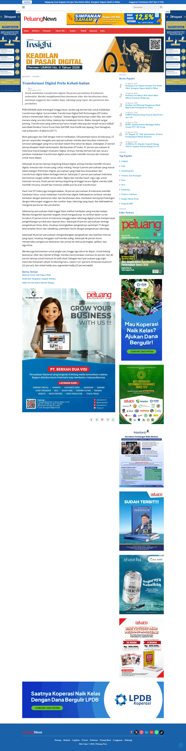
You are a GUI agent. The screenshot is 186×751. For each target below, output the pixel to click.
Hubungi (128, 740)
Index (102, 31)
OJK (123, 166)
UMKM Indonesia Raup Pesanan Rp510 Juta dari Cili (144, 116)
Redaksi (66, 740)
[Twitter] (136, 732)
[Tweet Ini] (97, 420)
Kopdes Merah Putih (130, 199)
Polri (123, 180)
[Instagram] (141, 732)
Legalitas (76, 740)
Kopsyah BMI (127, 204)
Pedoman (94, 740)
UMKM (124, 161)
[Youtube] (151, 732)
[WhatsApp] (156, 732)
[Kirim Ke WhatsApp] (113, 420)
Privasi (85, 740)
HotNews (35, 31)
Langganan (117, 740)
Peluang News (101, 744)
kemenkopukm (127, 171)
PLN (123, 185)
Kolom (72, 31)
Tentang (57, 740)
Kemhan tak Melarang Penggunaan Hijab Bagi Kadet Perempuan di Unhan (142, 106)
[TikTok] (161, 732)
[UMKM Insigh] (93, 54)
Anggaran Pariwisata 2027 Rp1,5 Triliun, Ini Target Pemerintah (122, 2)
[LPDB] (141, 320)
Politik (83, 31)
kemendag (125, 190)
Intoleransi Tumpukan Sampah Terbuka (39, 279)
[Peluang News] (41, 19)
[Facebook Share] (91, 420)
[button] (161, 7)
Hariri (30, 88)
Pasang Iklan (105, 740)
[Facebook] (131, 732)
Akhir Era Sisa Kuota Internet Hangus (38, 283)
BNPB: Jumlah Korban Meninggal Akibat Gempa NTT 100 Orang (142, 126)
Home (26, 31)
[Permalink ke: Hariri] (24, 89)
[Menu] (24, 7)
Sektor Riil (60, 31)
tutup (18, 12)
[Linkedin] (146, 732)
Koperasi (93, 31)
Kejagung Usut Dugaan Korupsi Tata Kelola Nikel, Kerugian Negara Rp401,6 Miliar (46, 2)
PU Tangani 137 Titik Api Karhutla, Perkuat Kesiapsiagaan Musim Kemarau (144, 135)
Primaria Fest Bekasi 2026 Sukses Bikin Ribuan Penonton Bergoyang (141, 96)
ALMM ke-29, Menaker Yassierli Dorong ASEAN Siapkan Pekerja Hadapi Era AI (142, 145)
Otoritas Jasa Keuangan (131, 176)
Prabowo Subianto (129, 194)
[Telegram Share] (108, 420)
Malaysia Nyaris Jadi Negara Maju (36, 275)
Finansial (46, 31)
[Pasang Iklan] (68, 349)
